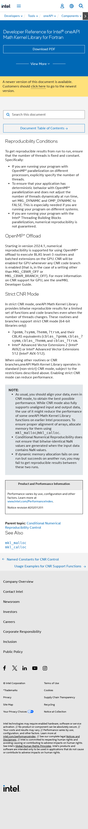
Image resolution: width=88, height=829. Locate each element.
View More (39, 64)
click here (38, 86)
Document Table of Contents (42, 128)
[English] (71, 6)
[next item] (85, 16)
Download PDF (44, 49)
